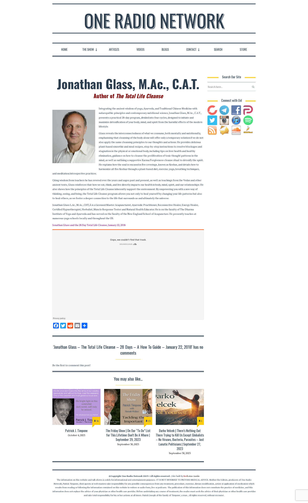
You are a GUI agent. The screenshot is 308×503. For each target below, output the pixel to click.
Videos (140, 49)
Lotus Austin (191, 476)
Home (64, 49)
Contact (191, 49)
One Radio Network (154, 20)
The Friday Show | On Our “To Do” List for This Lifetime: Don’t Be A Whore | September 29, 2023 (128, 435)
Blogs (165, 49)
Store (243, 49)
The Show (88, 49)
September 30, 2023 (128, 444)
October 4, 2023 (76, 435)
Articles (114, 49)
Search (218, 49)
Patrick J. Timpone (76, 430)
